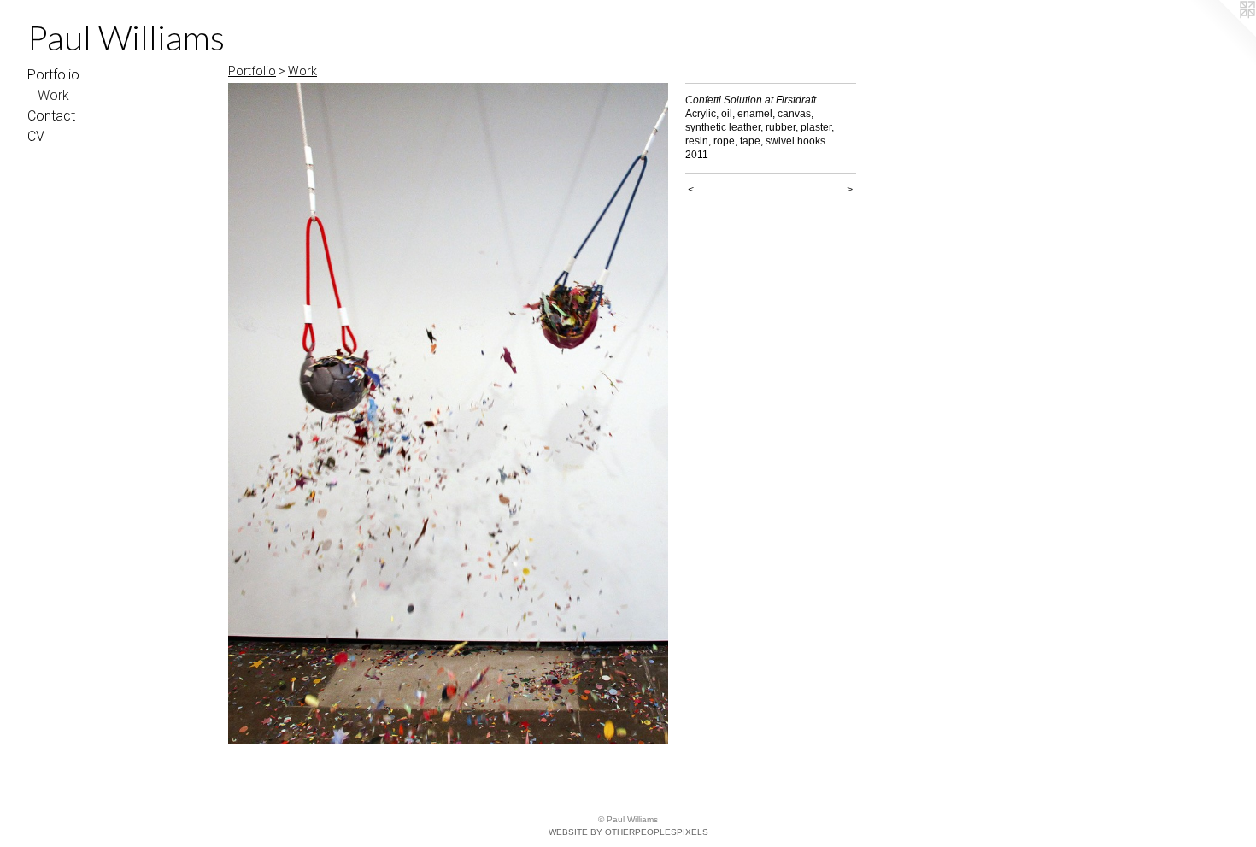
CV (35, 136)
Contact (51, 116)
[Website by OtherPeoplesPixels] (1222, 34)
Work (53, 95)
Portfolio (53, 75)
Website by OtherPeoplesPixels (628, 832)
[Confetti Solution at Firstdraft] (448, 413)
